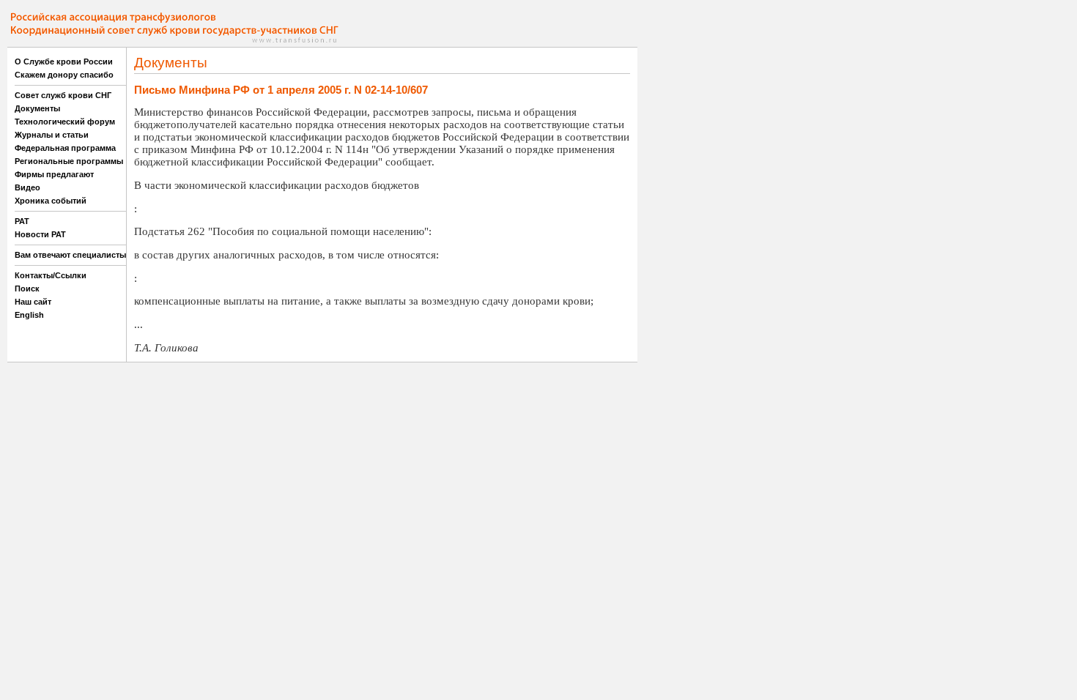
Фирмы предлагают (54, 174)
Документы (37, 108)
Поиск (27, 288)
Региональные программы (69, 161)
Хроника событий (50, 200)
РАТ (22, 221)
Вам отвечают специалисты (70, 254)
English (29, 314)
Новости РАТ (40, 234)
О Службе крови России (64, 61)
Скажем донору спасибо (64, 74)
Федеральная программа (65, 148)
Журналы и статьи (52, 134)
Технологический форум (65, 121)
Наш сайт (33, 301)
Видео (27, 187)
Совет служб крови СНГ (63, 95)
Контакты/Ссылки (50, 275)
